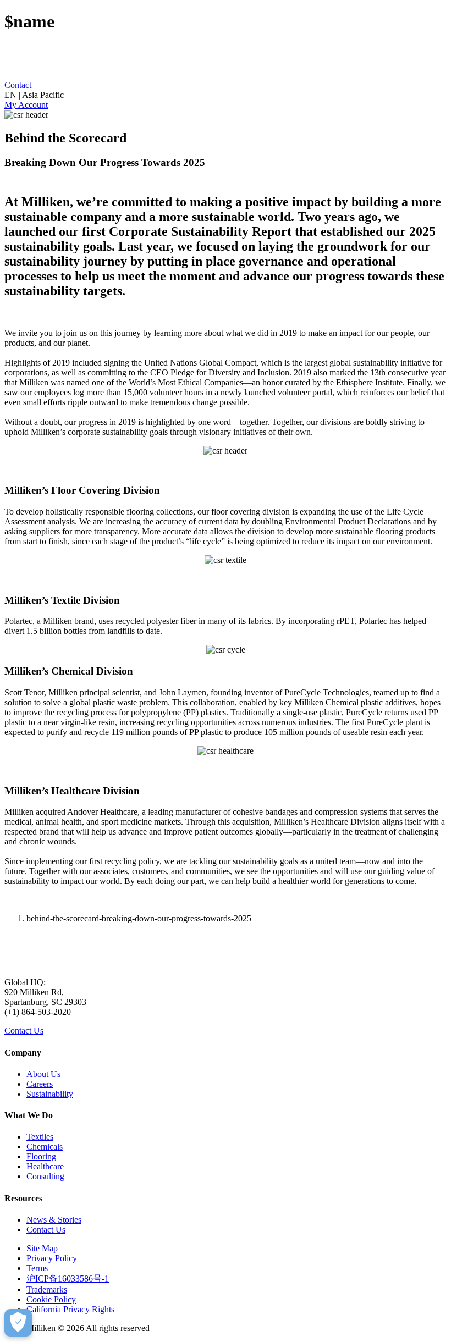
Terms (37, 1268)
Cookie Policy (51, 1299)
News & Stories (53, 1219)
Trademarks (46, 1289)
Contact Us (23, 1030)
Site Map (42, 1248)
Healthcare (45, 1166)
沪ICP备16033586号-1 (67, 1278)
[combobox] (225, 95)
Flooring (41, 1156)
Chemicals (44, 1146)
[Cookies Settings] (18, 1323)
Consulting (45, 1176)
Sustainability (49, 1093)
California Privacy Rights (70, 1309)
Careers (39, 1084)
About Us (43, 1074)
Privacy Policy (51, 1258)
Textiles (39, 1136)
